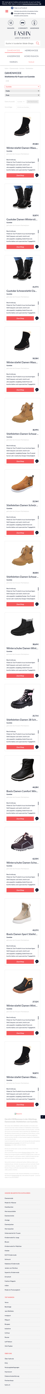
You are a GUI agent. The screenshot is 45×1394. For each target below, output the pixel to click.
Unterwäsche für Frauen (13, 1233)
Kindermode (13, 56)
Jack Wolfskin (9, 1311)
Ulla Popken (9, 1346)
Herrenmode (31, 50)
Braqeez (7, 1324)
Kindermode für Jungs (12, 1237)
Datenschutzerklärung (12, 1376)
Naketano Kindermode (12, 1264)
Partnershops (9, 1380)
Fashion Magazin (10, 1281)
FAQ (6, 1363)
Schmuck (8, 1259)
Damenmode (13, 50)
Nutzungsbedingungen (12, 1367)
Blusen (7, 1242)
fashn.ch (7, 1385)
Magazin (10, 28)
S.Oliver (7, 1333)
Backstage (8, 1307)
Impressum (8, 1372)
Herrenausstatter (10, 1211)
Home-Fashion (31, 56)
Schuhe (22, 68)
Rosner (7, 1337)
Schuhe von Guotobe (23, 107)
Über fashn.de (9, 1359)
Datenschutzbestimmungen (30, 4)
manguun (8, 1315)
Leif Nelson (8, 1342)
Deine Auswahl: (10, 101)
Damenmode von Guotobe (12, 1143)
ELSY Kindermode (10, 1255)
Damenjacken (9, 1224)
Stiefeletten (29, 68)
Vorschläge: (8, 107)
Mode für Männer (10, 1203)
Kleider (7, 1250)
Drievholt (8, 1277)
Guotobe (9, 151)
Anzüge (7, 1220)
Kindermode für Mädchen (13, 1246)
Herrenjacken (9, 1229)
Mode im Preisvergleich (12, 1290)
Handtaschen (9, 1207)
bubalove (8, 1328)
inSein (7, 1285)
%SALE (31, 62)
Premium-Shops (26, 1152)
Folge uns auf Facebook (20, 8)
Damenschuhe (9, 1216)
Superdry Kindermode (12, 1272)
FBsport (7, 1320)
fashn (6, 68)
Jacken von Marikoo (11, 1268)
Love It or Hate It (22, 38)
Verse (6, 1302)
